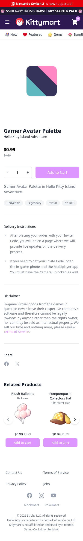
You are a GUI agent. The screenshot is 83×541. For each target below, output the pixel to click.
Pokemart (52, 505)
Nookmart (31, 505)
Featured (35, 34)
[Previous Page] (8, 419)
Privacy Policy (16, 484)
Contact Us (14, 472)
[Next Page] (74, 419)
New (13, 34)
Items (58, 34)
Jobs (46, 484)
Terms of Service (16, 332)
